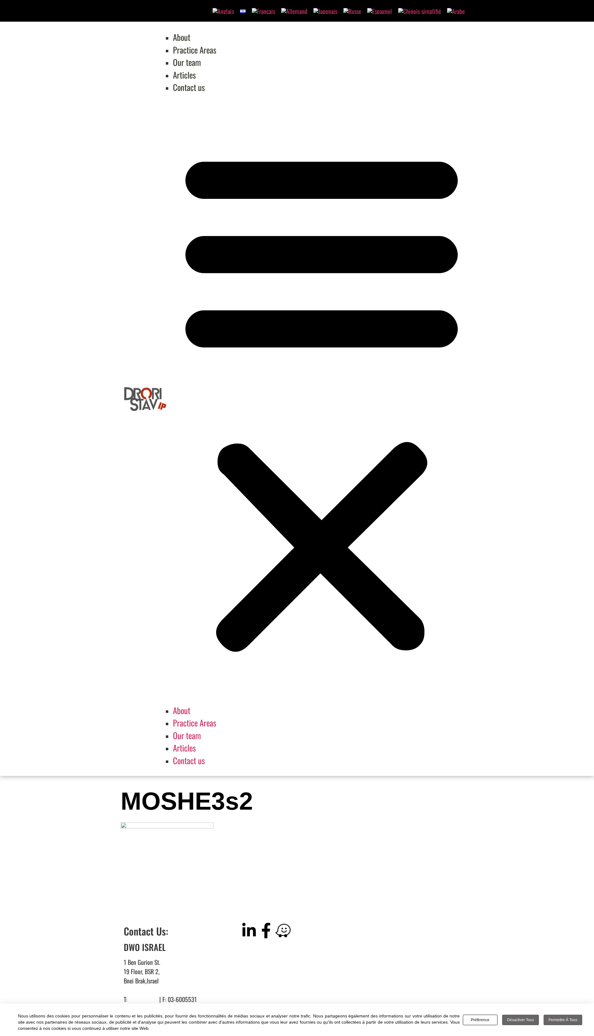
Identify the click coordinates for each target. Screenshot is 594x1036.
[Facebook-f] (266, 930)
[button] (321, 399)
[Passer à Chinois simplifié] (419, 11)
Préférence (480, 1020)
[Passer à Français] (263, 11)
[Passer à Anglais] (223, 11)
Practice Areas (194, 50)
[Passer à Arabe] (456, 11)
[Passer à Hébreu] (243, 10)
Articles (184, 75)
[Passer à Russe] (352, 11)
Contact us (189, 87)
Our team (187, 62)
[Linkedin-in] (249, 930)
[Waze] (283, 930)
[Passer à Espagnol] (379, 11)
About (181, 37)
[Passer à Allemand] (294, 11)
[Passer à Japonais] (325, 11)
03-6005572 (143, 999)
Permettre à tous (563, 1020)
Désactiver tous (520, 1020)
